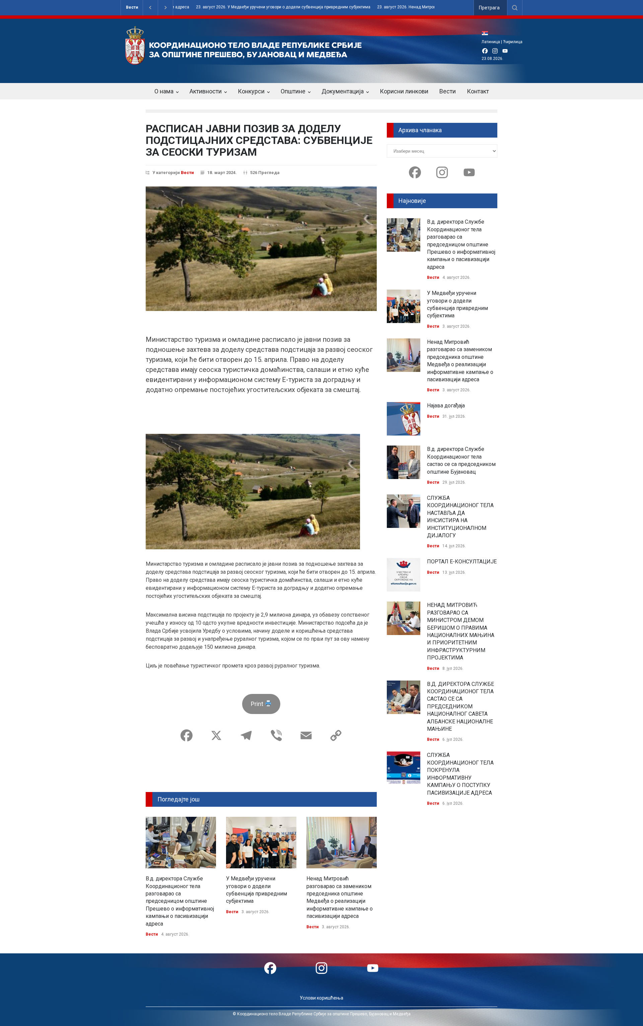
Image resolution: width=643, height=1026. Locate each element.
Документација (343, 91)
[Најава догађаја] (403, 419)
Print (258, 703)
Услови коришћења (321, 998)
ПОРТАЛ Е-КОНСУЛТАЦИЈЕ (462, 561)
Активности (206, 91)
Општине (293, 91)
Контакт (478, 91)
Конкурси (251, 91)
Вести (132, 7)
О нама (163, 91)
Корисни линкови (404, 91)
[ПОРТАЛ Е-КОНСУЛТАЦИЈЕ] (403, 574)
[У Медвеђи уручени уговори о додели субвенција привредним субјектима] (261, 842)
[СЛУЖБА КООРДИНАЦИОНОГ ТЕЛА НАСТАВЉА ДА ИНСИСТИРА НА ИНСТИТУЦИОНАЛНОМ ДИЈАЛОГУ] (403, 511)
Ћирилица (512, 42)
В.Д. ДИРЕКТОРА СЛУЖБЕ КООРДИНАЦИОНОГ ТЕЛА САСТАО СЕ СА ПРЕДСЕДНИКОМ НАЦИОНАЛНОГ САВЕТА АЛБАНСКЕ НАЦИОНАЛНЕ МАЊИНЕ (460, 706)
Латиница (491, 42)
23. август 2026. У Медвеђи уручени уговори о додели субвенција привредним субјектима (265, 7)
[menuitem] (486, 33)
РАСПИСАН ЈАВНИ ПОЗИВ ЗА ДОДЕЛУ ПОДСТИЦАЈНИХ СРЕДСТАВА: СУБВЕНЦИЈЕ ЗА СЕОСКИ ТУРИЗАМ (259, 140)
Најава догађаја (446, 405)
